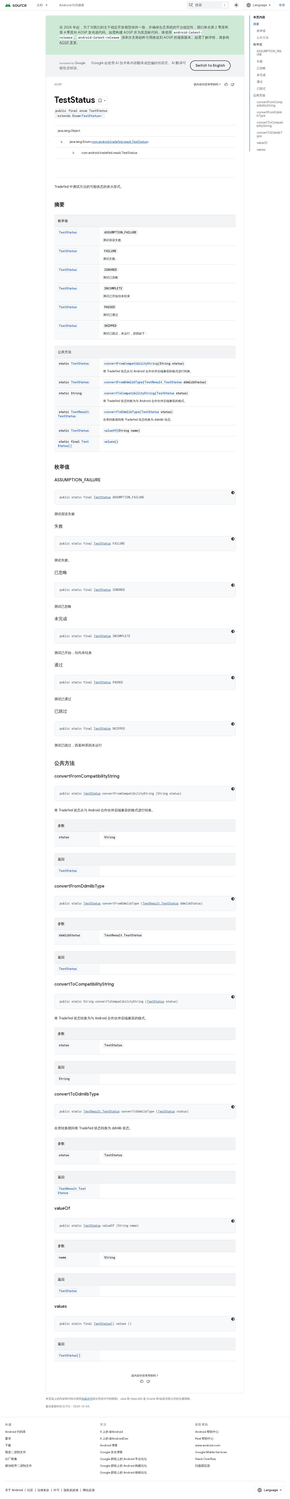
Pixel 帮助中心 (204, 1438)
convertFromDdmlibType (123, 382)
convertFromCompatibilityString (131, 363)
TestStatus (91, 116)
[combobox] (208, 5)
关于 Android (14, 1490)
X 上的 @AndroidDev (114, 1438)
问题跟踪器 (202, 1466)
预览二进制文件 (15, 1452)
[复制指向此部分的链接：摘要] (69, 205)
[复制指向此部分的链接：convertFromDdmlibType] (108, 886)
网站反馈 (89, 1490)
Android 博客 (109, 1445)
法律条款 (43, 1490)
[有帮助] (226, 84)
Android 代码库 (15, 1432)
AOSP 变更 (68, 43)
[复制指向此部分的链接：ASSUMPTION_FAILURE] (105, 480)
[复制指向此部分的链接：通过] (67, 665)
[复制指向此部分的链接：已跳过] (71, 711)
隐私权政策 (71, 1490)
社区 (30, 1490)
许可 (56, 1490)
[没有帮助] (232, 84)
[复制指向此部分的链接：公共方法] (79, 763)
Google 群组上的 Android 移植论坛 (123, 1472)
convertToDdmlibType (121, 412)
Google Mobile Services (211, 1452)
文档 (40, 5)
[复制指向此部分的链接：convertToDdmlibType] (103, 1094)
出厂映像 (11, 1459)
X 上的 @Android (111, 1432)
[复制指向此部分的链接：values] (71, 1306)
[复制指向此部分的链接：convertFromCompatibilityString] (123, 776)
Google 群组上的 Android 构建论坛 (123, 1466)
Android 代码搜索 (71, 5)
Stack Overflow (205, 1459)
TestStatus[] (104, 1324)
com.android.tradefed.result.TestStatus (119, 142)
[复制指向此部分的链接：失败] (67, 526)
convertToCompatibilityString (129, 393)
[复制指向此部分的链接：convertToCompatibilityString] (118, 984)
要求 (8, 1438)
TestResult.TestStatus (163, 382)
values (109, 442)
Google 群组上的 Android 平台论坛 (123, 1459)
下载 (8, 1445)
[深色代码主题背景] (232, 492)
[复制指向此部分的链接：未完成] (71, 619)
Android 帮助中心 (207, 1432)
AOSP (58, 84)
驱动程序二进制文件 (18, 1466)
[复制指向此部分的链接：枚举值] (74, 467)
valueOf (110, 430)
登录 (282, 5)
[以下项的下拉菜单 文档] (48, 5)
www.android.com (207, 1445)
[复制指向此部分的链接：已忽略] (71, 572)
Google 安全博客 (111, 1452)
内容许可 (87, 1399)
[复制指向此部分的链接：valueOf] (74, 1208)
